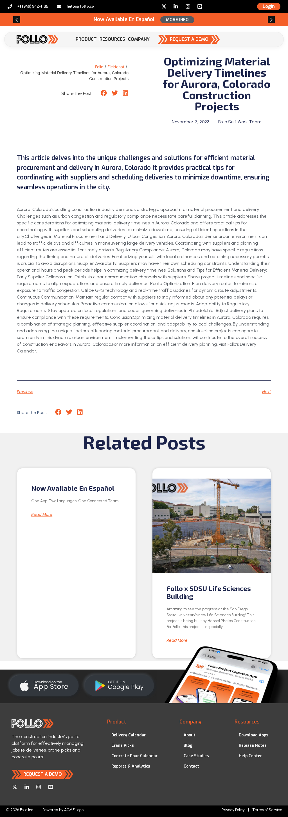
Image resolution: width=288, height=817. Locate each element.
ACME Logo (74, 809)
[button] (16, 19)
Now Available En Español (72, 488)
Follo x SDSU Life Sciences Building (208, 592)
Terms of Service (267, 809)
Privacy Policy (233, 809)
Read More (41, 514)
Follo (99, 66)
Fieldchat (115, 66)
